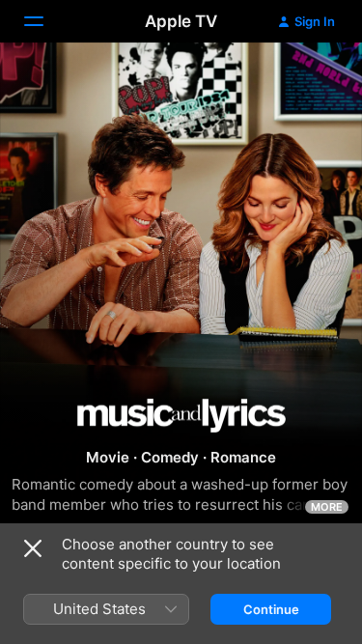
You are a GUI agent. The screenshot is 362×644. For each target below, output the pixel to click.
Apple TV (181, 21)
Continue (271, 609)
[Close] (33, 548)
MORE (327, 507)
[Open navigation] (45, 21)
